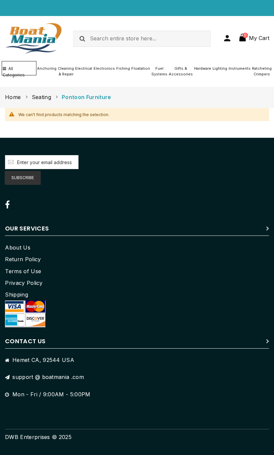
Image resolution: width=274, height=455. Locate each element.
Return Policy (23, 259)
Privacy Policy (23, 283)
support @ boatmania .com (48, 377)
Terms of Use (23, 271)
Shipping (16, 294)
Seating (42, 97)
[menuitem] (46, 68)
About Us (17, 247)
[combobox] (142, 39)
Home (14, 97)
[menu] (154, 71)
